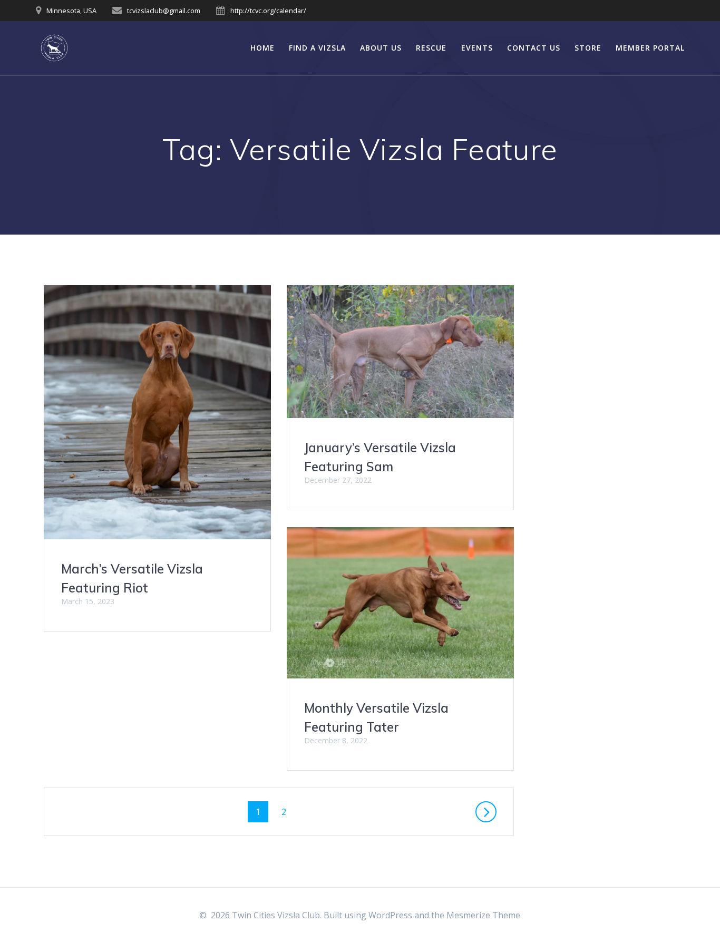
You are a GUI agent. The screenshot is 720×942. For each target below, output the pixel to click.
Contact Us (533, 48)
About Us (381, 48)
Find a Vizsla (317, 48)
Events (477, 48)
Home (262, 48)
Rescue (431, 48)
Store (588, 48)
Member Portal (650, 48)
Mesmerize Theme (483, 915)
